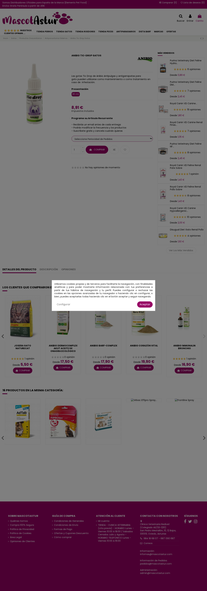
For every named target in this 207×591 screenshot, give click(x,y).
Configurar (63, 304)
